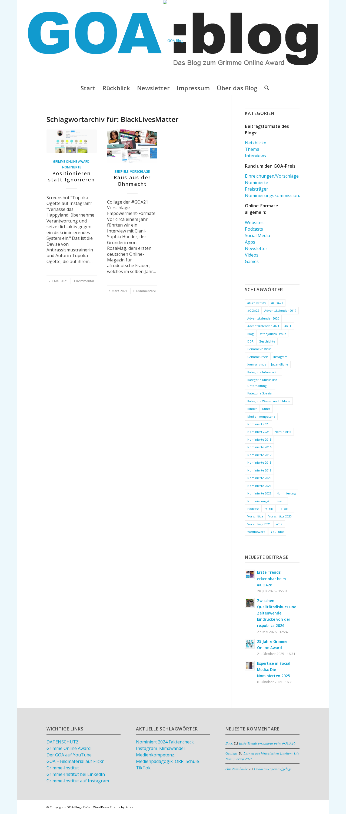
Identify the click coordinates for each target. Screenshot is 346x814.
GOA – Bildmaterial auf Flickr (75, 761)
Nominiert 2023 (258, 424)
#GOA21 (277, 303)
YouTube (277, 532)
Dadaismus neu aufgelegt (272, 768)
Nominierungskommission (266, 501)
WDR (279, 524)
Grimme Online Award (71, 161)
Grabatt (231, 753)
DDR (250, 341)
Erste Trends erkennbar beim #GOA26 (271, 578)
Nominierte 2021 (259, 486)
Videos (251, 255)
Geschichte (267, 341)
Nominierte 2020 (259, 478)
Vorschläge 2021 (259, 524)
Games (252, 261)
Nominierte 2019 (259, 470)
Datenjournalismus (272, 334)
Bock (229, 743)
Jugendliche (279, 364)
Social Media (257, 235)
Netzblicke (255, 143)
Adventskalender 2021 (263, 326)
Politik (268, 509)
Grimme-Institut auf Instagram (77, 781)
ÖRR (179, 761)
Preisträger (256, 189)
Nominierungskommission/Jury (277, 195)
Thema (252, 149)
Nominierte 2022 (259, 493)
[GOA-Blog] (173, 40)
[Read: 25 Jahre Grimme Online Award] (250, 644)
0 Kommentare (144, 291)
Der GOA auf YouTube (69, 755)
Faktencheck (181, 742)
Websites (254, 222)
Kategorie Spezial (259, 393)
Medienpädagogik (154, 761)
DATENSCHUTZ (62, 742)
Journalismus (256, 364)
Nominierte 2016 (259, 447)
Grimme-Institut (259, 349)
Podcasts (254, 229)
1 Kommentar (84, 281)
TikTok (283, 509)
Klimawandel (172, 748)
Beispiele (121, 171)
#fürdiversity (256, 303)
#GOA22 (253, 310)
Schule (192, 761)
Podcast (253, 509)
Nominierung (286, 493)
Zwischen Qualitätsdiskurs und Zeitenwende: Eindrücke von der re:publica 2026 (277, 613)
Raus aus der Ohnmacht (132, 180)
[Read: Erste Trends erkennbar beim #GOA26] (250, 574)
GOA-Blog (73, 807)
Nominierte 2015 (259, 439)
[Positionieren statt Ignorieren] (71, 141)
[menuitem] (88, 88)
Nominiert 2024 (258, 432)
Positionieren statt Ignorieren (71, 176)
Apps (250, 242)
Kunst (266, 409)
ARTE (288, 326)
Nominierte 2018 (259, 462)
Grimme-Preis (257, 357)
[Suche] (265, 88)
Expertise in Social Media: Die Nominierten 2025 (273, 669)
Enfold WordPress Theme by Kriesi (108, 807)
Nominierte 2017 (259, 455)
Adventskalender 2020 (263, 318)
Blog (250, 334)
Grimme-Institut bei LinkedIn (75, 774)
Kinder (252, 409)
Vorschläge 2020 (280, 516)
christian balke (236, 768)
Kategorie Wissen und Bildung (268, 401)
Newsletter (256, 248)
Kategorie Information (263, 372)
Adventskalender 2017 (280, 310)
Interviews (255, 156)
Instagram (280, 357)
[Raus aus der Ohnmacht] (132, 146)
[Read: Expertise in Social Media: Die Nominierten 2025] (250, 665)
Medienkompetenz (261, 416)
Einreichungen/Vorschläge (272, 176)
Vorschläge (140, 171)
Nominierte (71, 167)
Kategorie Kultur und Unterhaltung (262, 382)
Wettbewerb (256, 532)
